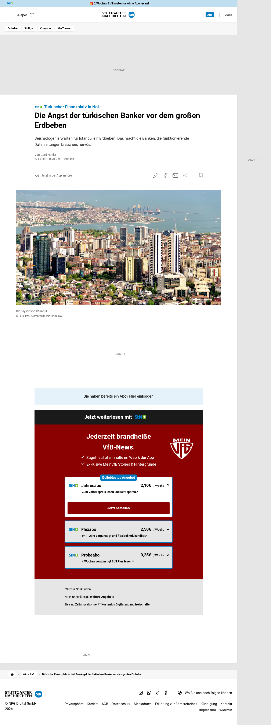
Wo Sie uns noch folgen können (208, 693)
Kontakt (226, 704)
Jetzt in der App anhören (57, 175)
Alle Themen (64, 28)
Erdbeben (13, 28)
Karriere (92, 704)
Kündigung (209, 704)
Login (228, 14)
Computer (45, 28)
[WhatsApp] (149, 692)
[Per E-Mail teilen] (175, 175)
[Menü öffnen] (7, 15)
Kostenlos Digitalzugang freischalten (126, 604)
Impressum (207, 710)
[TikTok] (157, 692)
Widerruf (225, 710)
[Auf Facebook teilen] (165, 175)
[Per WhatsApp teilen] (185, 175)
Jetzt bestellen (118, 508)
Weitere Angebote (102, 596)
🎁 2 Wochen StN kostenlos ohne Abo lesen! (119, 3)
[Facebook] (166, 692)
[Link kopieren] (155, 175)
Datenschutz (121, 704)
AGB (105, 704)
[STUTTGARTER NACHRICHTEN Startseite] (118, 15)
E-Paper (21, 15)
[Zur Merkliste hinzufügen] (200, 175)
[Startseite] (12, 674)
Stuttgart (29, 28)
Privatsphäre (74, 704)
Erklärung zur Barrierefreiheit (176, 704)
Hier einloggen (141, 396)
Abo (210, 15)
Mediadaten (143, 704)
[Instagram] (140, 692)
